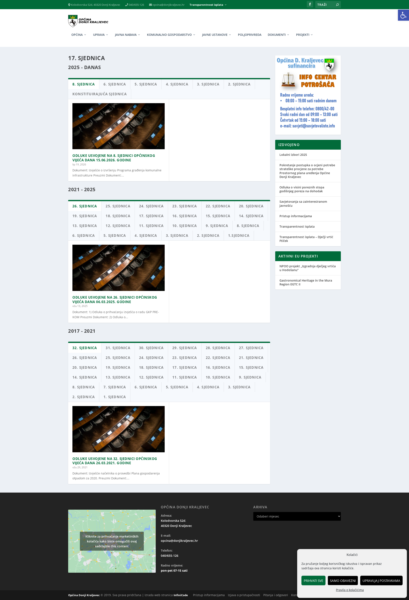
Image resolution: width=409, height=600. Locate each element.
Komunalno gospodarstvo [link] (169, 35)
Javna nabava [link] (126, 35)
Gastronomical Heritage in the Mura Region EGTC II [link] (305, 282)
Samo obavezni (343, 580)
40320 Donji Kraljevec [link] (176, 526)
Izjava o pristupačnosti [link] (244, 595)
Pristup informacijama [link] (295, 216)
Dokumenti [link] (277, 35)
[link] (403, 15)
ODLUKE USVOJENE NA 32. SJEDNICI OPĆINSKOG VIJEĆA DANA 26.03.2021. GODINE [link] (114, 461)
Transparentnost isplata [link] (206, 4)
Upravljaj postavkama (381, 580)
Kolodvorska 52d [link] (173, 521)
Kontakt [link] (296, 595)
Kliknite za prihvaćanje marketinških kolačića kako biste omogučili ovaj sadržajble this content (111, 541)
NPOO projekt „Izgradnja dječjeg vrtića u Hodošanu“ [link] (307, 268)
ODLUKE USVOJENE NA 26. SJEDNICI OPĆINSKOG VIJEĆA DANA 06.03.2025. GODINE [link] (114, 299)
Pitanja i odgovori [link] (275, 595)
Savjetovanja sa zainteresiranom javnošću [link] (303, 203)
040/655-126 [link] (136, 4)
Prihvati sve (313, 580)
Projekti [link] (302, 35)
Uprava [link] (99, 35)
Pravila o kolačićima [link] (350, 590)
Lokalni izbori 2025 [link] (293, 155)
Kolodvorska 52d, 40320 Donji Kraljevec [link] (95, 4)
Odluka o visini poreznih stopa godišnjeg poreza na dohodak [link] (301, 189)
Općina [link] (77, 35)
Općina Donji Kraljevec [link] (84, 595)
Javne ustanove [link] (215, 35)
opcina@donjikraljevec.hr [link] (168, 4)
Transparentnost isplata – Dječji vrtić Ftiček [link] (306, 239)
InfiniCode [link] (181, 595)
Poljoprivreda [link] (249, 35)
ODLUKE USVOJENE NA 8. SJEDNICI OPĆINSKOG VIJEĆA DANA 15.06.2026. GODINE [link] (113, 157)
